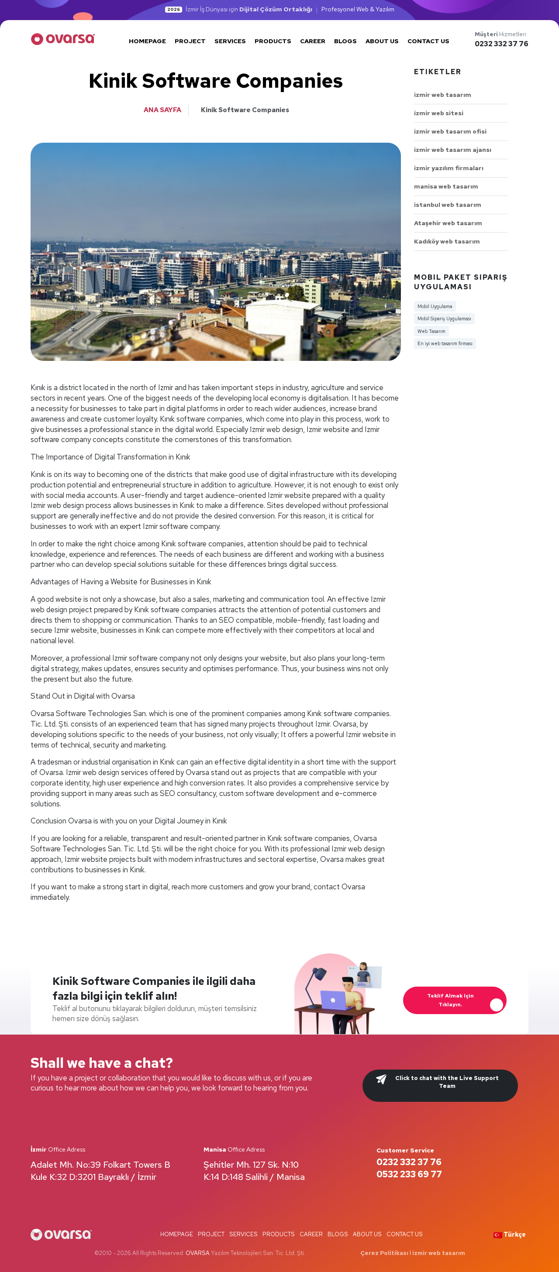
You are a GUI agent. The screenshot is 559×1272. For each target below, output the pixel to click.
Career (311, 1234)
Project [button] (190, 41)
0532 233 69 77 (409, 1174)
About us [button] (382, 41)
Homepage (176, 1234)
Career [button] (312, 41)
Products (278, 1234)
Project (211, 1234)
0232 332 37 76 (501, 43)
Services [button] (230, 41)
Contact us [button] (428, 41)
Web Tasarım (431, 331)
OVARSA (198, 1253)
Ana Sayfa (162, 110)
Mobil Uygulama (435, 306)
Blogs (338, 1234)
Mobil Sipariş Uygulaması (444, 318)
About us (367, 1234)
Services (243, 1234)
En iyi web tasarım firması (445, 343)
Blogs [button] (345, 41)
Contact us (404, 1234)
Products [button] (273, 41)
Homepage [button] (147, 41)
